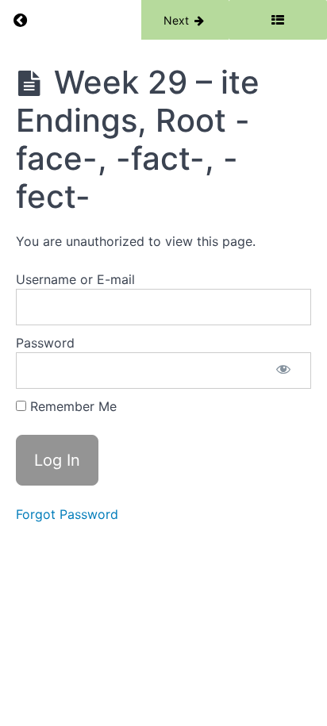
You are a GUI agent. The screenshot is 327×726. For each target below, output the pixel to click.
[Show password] (283, 370)
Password (45, 343)
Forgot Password (67, 514)
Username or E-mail (75, 279)
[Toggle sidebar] (278, 20)
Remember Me (71, 406)
